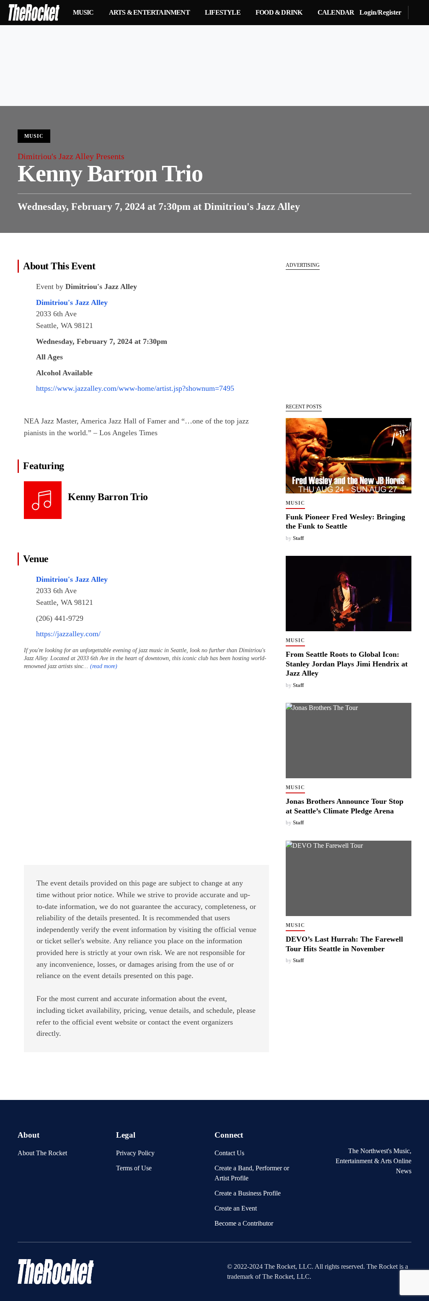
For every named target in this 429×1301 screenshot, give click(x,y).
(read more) (103, 666)
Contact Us (229, 1152)
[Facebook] (380, 1133)
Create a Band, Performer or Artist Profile (251, 1173)
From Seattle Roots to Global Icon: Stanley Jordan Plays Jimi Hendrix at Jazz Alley (347, 663)
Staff (298, 538)
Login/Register (380, 12)
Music (34, 136)
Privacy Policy (135, 1152)
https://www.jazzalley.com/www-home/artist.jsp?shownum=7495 (135, 388)
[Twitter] (393, 1133)
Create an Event (235, 1208)
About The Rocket (42, 1152)
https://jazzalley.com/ (68, 634)
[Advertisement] (348, 332)
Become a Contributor (243, 1223)
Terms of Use (134, 1168)
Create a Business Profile (247, 1193)
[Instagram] (406, 1133)
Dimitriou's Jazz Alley (252, 206)
